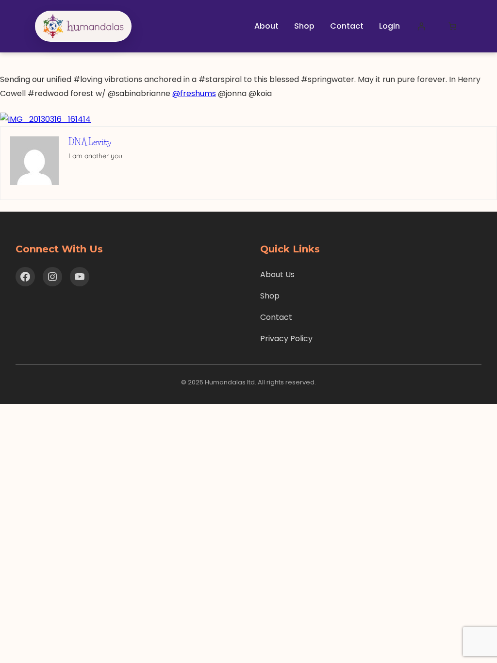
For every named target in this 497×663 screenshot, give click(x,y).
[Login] (421, 26)
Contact (276, 317)
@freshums (194, 93)
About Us (277, 274)
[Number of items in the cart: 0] (452, 26)
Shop (270, 295)
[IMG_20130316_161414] (45, 119)
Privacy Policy (286, 338)
